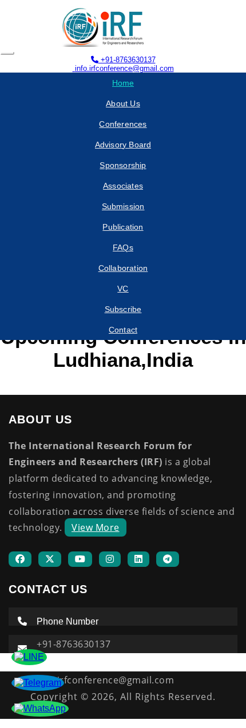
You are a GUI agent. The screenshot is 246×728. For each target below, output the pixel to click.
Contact (123, 329)
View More (96, 527)
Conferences (122, 124)
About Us (123, 103)
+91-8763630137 (127, 59)
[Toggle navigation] (7, 53)
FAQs (123, 247)
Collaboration (123, 268)
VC (122, 288)
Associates (123, 185)
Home (123, 82)
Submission (123, 206)
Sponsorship (123, 165)
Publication (122, 226)
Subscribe (123, 309)
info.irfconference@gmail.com (124, 68)
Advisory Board (123, 144)
